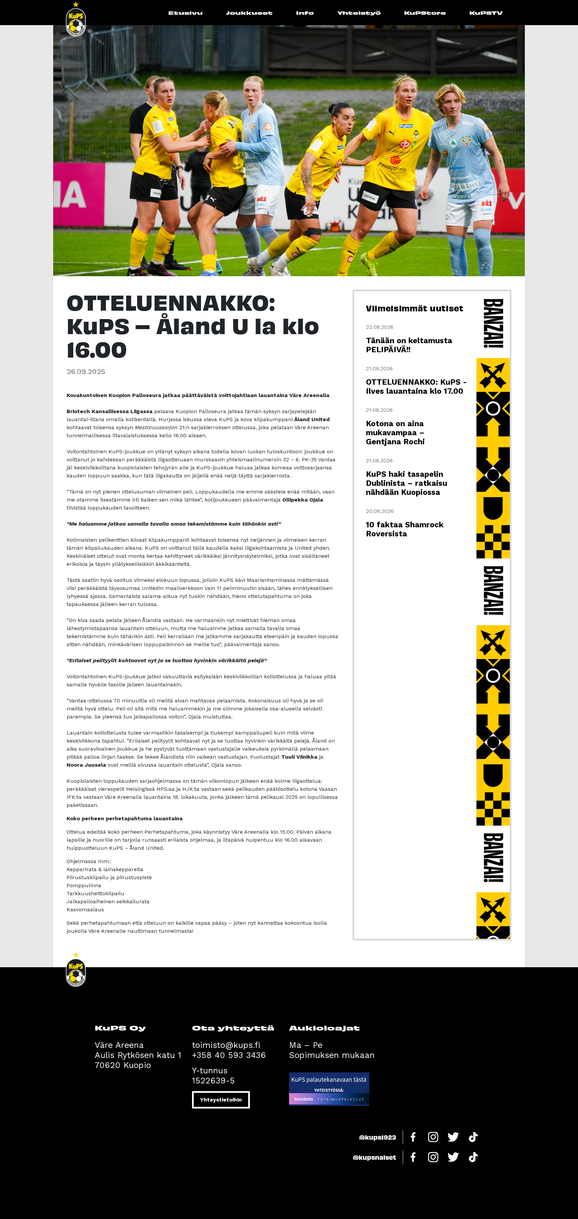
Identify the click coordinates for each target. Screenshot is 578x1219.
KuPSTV (486, 12)
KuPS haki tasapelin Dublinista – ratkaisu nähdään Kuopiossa (406, 483)
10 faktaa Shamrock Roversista (405, 529)
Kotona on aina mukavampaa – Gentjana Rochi (395, 432)
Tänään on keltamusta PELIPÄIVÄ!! (409, 345)
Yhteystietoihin (221, 1099)
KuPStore (425, 12)
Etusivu (185, 12)
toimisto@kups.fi (226, 1045)
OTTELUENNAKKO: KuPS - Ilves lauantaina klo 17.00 (416, 387)
